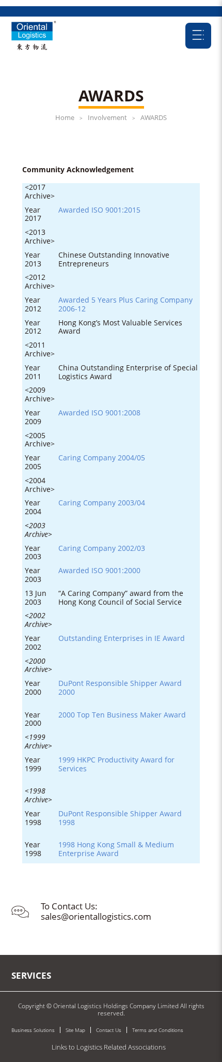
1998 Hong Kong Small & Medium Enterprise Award (117, 849)
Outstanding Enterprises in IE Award (121, 638)
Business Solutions (33, 1030)
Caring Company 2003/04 (101, 502)
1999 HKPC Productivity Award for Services (117, 764)
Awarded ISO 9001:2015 (99, 210)
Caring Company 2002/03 (101, 548)
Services (31, 975)
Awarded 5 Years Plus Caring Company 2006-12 (126, 304)
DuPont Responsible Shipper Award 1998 (121, 818)
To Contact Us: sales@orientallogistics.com (96, 911)
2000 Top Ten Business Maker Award (122, 715)
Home (64, 117)
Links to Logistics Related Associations (109, 1047)
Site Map (75, 1030)
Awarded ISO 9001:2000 (99, 570)
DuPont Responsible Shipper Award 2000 (121, 687)
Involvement (107, 117)
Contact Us (108, 1030)
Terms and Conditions (157, 1030)
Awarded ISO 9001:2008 (99, 412)
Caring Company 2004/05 (101, 457)
